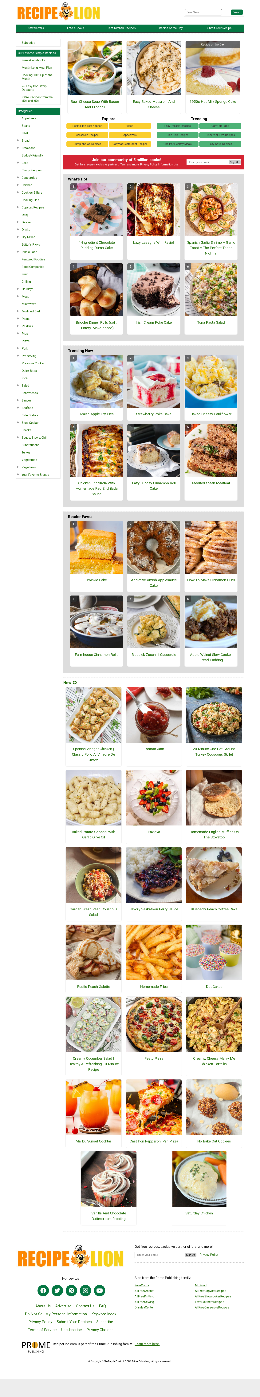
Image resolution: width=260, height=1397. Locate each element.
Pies (25, 333)
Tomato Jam (154, 749)
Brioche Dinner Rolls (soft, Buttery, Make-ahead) (96, 325)
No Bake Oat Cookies (214, 1141)
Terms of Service (42, 1330)
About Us (43, 1306)
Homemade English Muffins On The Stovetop (214, 835)
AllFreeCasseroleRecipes (212, 1307)
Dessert (27, 222)
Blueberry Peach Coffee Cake (214, 909)
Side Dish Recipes (177, 135)
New (67, 682)
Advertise (63, 1306)
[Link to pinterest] (71, 1290)
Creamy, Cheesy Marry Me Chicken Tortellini (214, 1061)
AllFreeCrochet (144, 1291)
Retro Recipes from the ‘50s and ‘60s (37, 99)
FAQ (102, 1306)
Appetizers (29, 118)
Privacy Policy (148, 164)
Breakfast (28, 148)
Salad (25, 385)
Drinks (26, 230)
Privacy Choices (99, 1330)
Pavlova (154, 832)
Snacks (26, 430)
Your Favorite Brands (35, 475)
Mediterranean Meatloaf (211, 483)
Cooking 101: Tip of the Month (37, 77)
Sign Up (234, 162)
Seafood (27, 408)
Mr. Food (201, 1285)
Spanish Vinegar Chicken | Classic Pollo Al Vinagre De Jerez (93, 754)
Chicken (27, 185)
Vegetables (29, 460)
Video (129, 126)
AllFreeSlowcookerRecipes (213, 1296)
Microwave (29, 304)
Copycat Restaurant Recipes (130, 144)
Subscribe (28, 43)
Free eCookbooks (33, 60)
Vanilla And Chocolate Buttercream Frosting (108, 1216)
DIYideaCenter (144, 1307)
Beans (26, 126)
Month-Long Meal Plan (37, 67)
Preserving (29, 356)
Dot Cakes (214, 986)
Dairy (25, 215)
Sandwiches (30, 393)
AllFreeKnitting (144, 1296)
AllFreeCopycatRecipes (210, 1291)
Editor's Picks (31, 244)
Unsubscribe (71, 1330)
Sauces (27, 400)
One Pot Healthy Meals (177, 144)
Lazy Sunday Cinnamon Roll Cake (154, 486)
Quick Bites (29, 371)
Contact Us (85, 1306)
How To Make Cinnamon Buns (211, 580)
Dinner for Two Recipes (220, 135)
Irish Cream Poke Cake (154, 322)
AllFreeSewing (144, 1302)
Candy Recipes (32, 170)
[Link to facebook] (43, 1290)
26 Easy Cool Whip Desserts (34, 88)
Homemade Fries (154, 986)
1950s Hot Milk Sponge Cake (213, 101)
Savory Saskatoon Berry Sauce (153, 909)
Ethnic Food (29, 252)
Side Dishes (30, 415)
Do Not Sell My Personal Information (56, 1314)
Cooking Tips (30, 200)
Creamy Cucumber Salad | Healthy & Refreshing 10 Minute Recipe (93, 1064)
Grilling (26, 281)
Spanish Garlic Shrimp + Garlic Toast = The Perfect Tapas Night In (211, 248)
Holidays (27, 289)
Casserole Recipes (87, 135)
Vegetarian (29, 467)
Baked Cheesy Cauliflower (211, 414)
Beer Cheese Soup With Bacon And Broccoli (95, 104)
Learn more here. (147, 1344)
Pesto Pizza (153, 1058)
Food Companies (33, 267)
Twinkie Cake (96, 580)
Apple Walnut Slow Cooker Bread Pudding (211, 657)
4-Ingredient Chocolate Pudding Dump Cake (96, 245)
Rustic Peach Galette (93, 986)
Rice (25, 378)
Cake (25, 163)
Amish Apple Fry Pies (96, 414)
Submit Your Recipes (74, 1322)
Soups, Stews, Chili (34, 437)
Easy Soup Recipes (220, 144)
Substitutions (30, 445)
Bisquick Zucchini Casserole (154, 654)
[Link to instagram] (85, 1290)
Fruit (25, 274)
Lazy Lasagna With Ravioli (154, 242)
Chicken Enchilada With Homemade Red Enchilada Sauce (97, 488)
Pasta (26, 319)
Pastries (27, 326)
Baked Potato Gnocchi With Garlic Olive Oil (93, 835)
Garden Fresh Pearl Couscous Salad (93, 912)
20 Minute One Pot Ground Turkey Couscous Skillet (214, 752)
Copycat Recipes (33, 207)
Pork (25, 348)
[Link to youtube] (99, 1290)
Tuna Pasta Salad (211, 322)
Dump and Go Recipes (87, 144)
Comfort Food (220, 126)
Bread (26, 140)
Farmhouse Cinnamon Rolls (96, 654)
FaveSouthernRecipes (209, 1302)
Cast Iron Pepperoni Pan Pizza (154, 1141)
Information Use (168, 164)
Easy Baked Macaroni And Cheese (154, 104)
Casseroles (29, 178)
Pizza (26, 341)
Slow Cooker (30, 423)
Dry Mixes (28, 237)
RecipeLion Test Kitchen (87, 126)
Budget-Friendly (32, 155)
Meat (25, 296)
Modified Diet (31, 311)
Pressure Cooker (33, 363)
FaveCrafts (142, 1285)
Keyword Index (103, 1314)
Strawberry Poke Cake (153, 414)
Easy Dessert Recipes (177, 126)
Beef (25, 133)
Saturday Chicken (199, 1213)
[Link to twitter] (57, 1290)
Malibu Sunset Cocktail (94, 1141)
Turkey (26, 452)
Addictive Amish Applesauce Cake (154, 583)
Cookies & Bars (32, 192)
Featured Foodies (33, 259)
